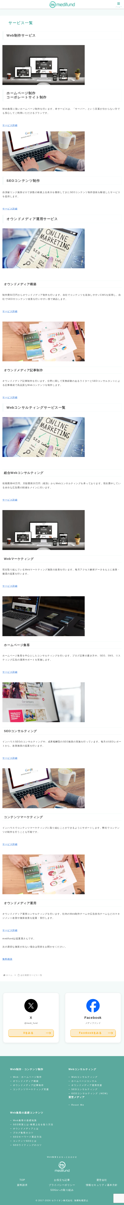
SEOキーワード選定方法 (27, 1137)
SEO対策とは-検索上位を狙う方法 (33, 1124)
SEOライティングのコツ (27, 1145)
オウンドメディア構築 (26, 1081)
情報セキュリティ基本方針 (102, 1185)
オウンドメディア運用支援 (86, 1085)
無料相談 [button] (7, 959)
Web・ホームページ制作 (27, 1077)
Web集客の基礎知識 (25, 1120)
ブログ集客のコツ (23, 1132)
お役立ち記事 (62, 1180)
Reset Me (77, 1105)
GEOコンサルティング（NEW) (89, 1093)
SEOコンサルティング (84, 1089)
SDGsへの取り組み (62, 1190)
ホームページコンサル (84, 1081)
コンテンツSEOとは (25, 1141)
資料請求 (22, 1185)
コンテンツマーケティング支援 (31, 1089)
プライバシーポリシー (62, 1185)
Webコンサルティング (84, 1077)
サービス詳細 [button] (9, 125)
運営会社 (101, 1180)
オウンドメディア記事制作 (28, 1085)
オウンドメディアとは (26, 1128)
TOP (22, 1180)
